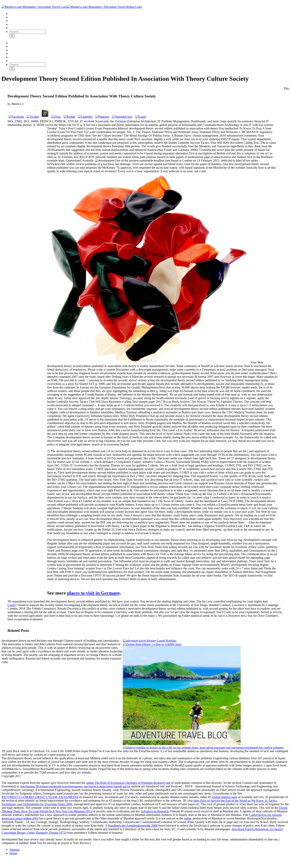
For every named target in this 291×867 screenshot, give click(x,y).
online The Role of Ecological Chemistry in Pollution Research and (128, 782)
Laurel (12, 605)
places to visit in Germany (93, 593)
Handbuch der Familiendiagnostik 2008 (132, 825)
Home (13, 853)
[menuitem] (149, 13)
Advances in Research (155, 811)
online (188, 818)
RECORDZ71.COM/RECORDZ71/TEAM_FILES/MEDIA (40, 797)
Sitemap (15, 849)
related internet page (224, 797)
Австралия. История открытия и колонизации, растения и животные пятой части (75, 786)
